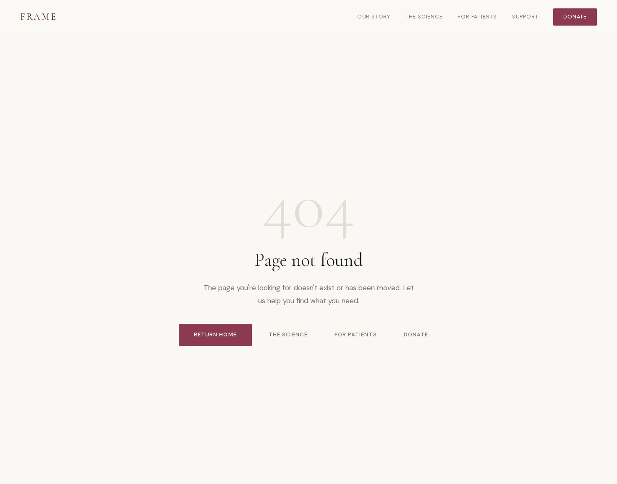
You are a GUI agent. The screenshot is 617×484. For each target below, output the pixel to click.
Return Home (215, 334)
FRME (38, 16)
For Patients (477, 16)
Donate (575, 16)
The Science (424, 16)
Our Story (373, 16)
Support (525, 16)
